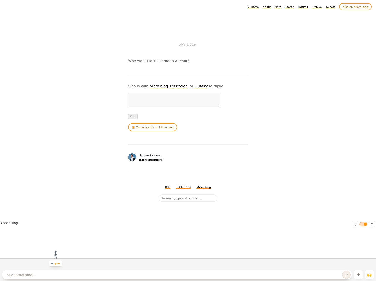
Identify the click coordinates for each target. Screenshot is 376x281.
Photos (289, 6)
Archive (317, 6)
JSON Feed (183, 187)
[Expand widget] (355, 224)
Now (278, 6)
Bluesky (201, 86)
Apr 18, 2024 (188, 44)
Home (253, 6)
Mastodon (179, 86)
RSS (167, 187)
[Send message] (346, 275)
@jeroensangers (150, 159)
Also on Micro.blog (355, 6)
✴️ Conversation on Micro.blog (153, 127)
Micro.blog (158, 86)
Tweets (331, 6)
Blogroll (303, 6)
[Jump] (358, 274)
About (267, 6)
